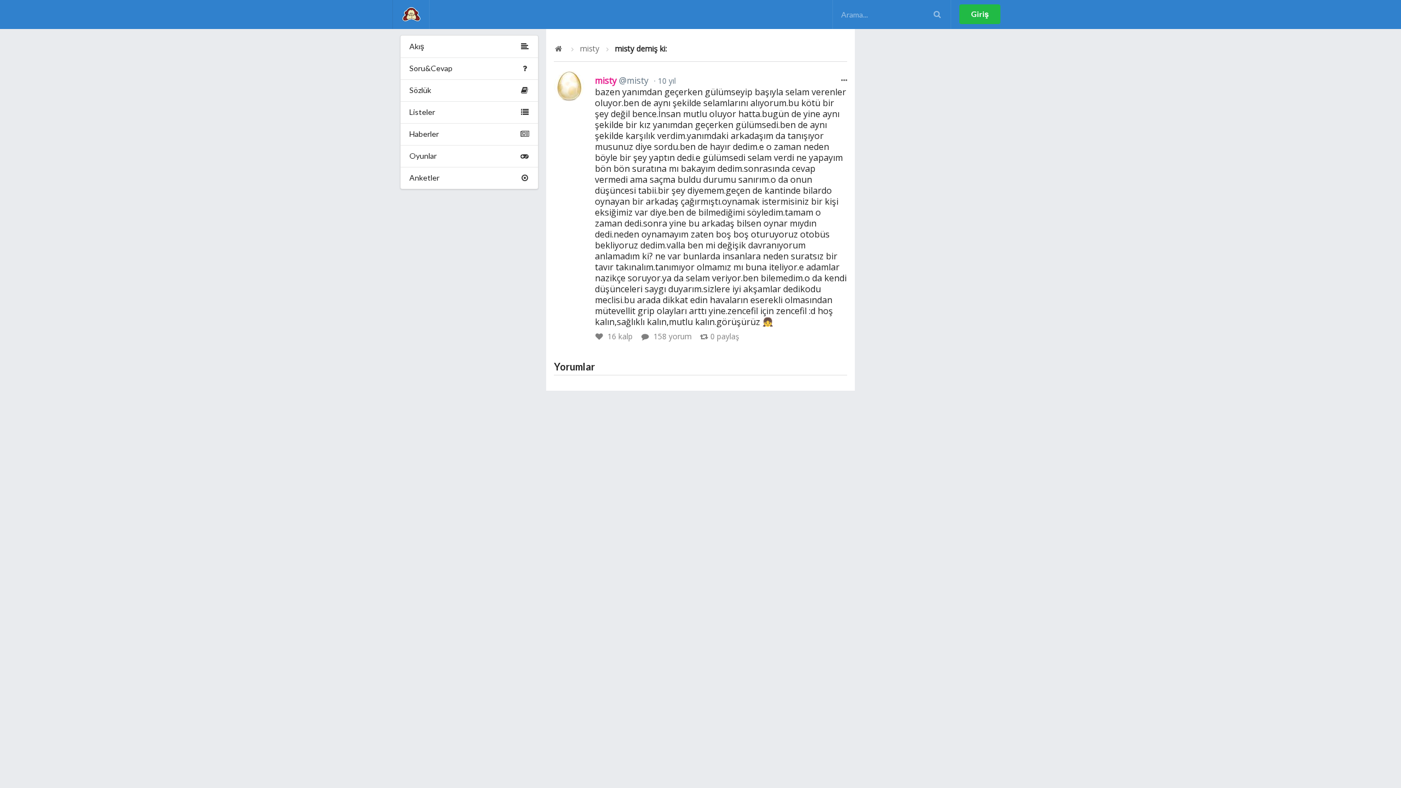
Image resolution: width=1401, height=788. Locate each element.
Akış (416, 46)
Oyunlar (423, 155)
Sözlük (420, 90)
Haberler (424, 133)
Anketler (424, 177)
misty (589, 49)
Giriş (980, 14)
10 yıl (666, 81)
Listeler (422, 112)
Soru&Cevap (431, 68)
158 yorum (672, 336)
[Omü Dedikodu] (411, 14)
